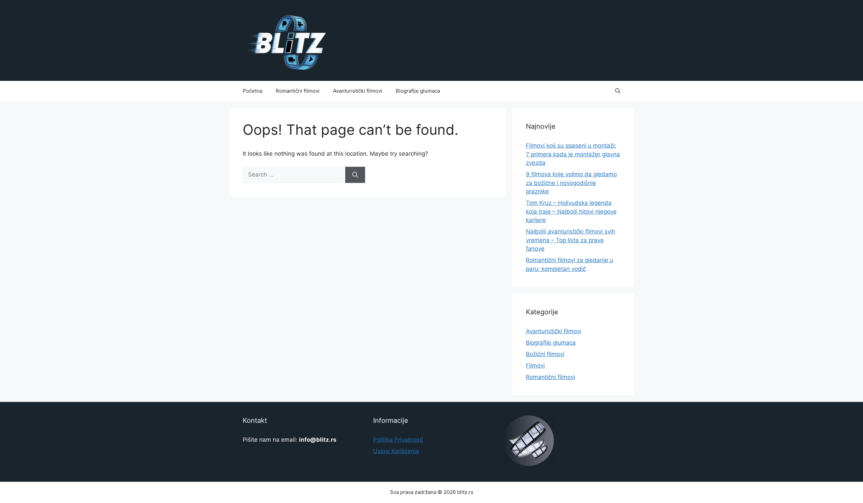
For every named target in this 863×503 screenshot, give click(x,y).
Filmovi (535, 365)
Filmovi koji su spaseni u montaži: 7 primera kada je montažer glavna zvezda (573, 154)
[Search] (355, 175)
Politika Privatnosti (398, 439)
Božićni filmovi (545, 354)
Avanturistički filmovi (357, 91)
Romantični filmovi (298, 91)
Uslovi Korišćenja (396, 451)
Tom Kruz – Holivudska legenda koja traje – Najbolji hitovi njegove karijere (571, 211)
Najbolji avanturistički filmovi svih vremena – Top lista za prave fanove (570, 240)
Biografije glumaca (418, 91)
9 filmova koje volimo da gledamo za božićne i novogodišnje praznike (571, 183)
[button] (617, 91)
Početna (252, 91)
